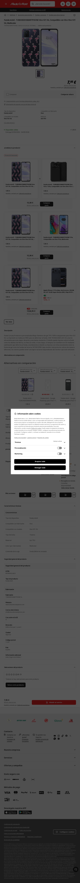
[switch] (59, 448)
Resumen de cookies (43, 438)
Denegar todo (40, 468)
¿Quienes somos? (31, 438)
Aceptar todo (40, 461)
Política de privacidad (20, 438)
